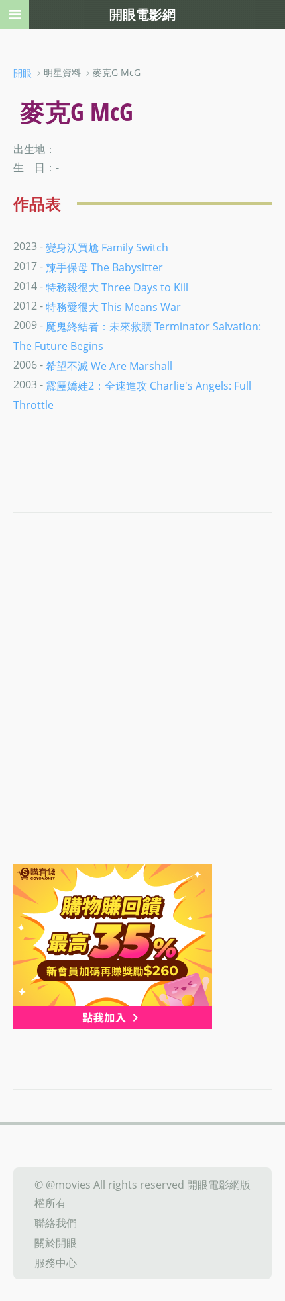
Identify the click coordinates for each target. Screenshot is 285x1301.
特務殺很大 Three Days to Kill (117, 287)
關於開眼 (55, 1242)
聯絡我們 (55, 1223)
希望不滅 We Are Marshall (109, 366)
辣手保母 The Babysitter (104, 267)
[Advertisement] (142, 714)
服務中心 (55, 1262)
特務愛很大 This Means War (113, 306)
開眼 (22, 73)
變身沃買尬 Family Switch (107, 247)
